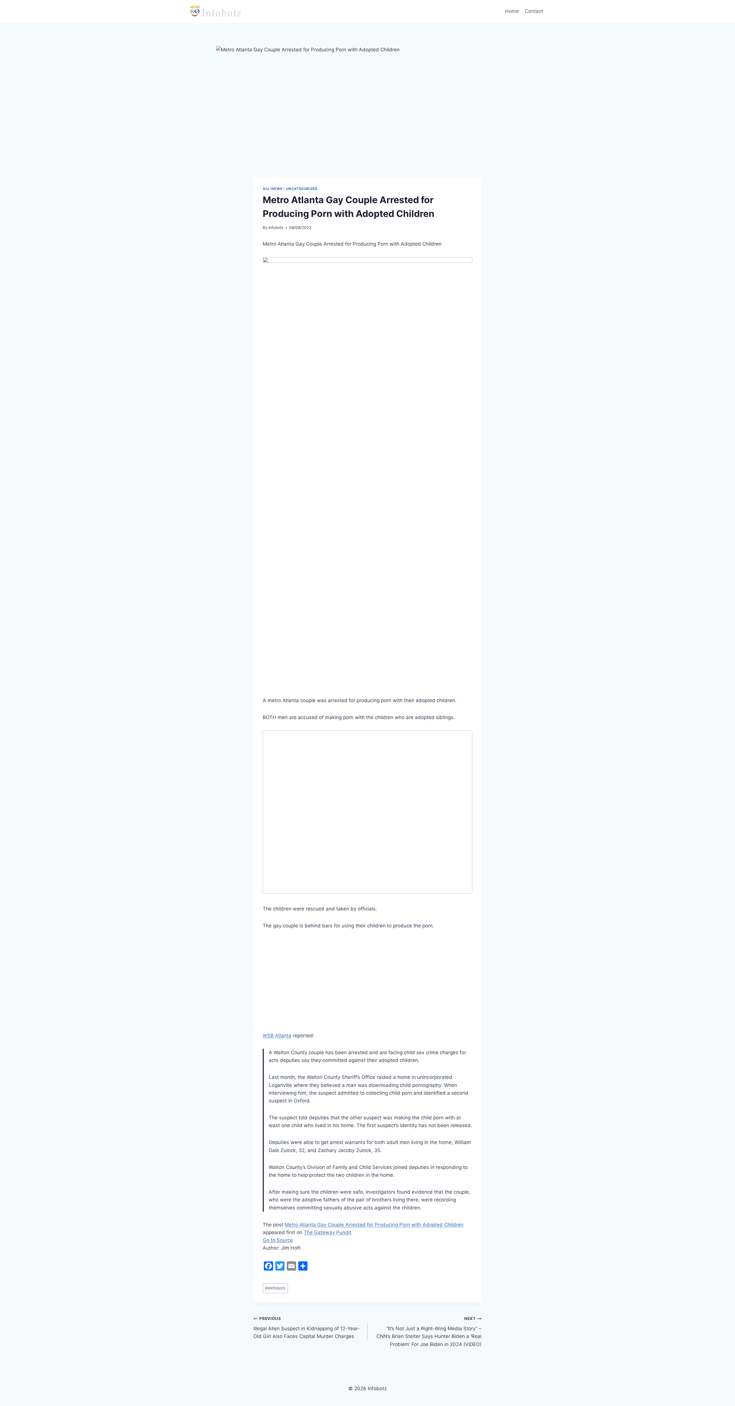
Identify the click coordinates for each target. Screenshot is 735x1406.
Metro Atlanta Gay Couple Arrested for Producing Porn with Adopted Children (374, 1225)
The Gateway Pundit (327, 1232)
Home (512, 11)
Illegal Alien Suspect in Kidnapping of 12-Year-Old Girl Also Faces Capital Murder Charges (307, 1327)
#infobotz (275, 1288)
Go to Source (278, 1240)
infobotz (275, 227)
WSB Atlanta (277, 1035)
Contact (534, 11)
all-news (273, 189)
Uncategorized (302, 189)
